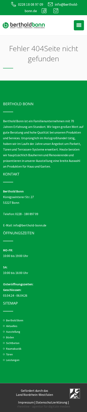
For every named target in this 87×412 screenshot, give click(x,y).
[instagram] (56, 10)
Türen (9, 354)
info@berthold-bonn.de (29, 225)
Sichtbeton (12, 343)
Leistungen (12, 360)
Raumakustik (13, 348)
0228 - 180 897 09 (26, 214)
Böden (10, 337)
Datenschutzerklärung (51, 402)
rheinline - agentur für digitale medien (43, 406)
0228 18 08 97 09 (30, 4)
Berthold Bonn (14, 320)
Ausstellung (13, 331)
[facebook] (45, 10)
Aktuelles (11, 326)
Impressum (26, 402)
